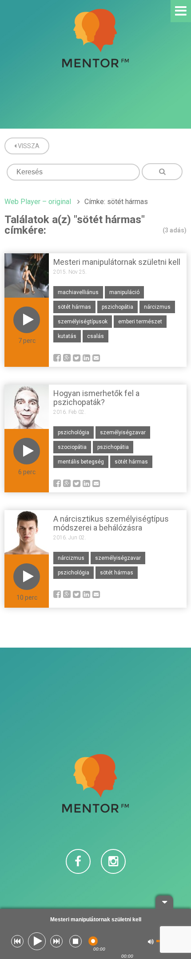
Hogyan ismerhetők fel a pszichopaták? (96, 398)
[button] (17, 941)
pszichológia (73, 432)
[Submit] (162, 171)
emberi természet (140, 321)
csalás (95, 336)
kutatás (67, 336)
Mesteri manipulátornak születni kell (116, 262)
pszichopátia (117, 307)
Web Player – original (37, 201)
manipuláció (124, 292)
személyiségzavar (123, 432)
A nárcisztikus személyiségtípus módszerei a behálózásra (111, 523)
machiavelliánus (78, 292)
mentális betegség (81, 462)
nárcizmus (157, 307)
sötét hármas (74, 307)
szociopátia (72, 447)
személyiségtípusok (82, 321)
